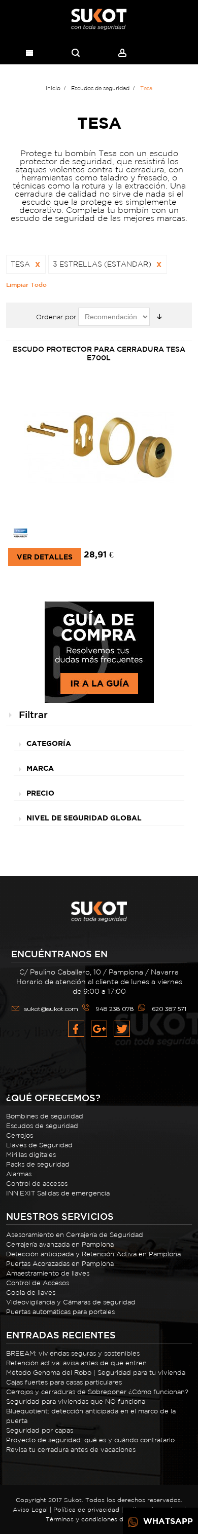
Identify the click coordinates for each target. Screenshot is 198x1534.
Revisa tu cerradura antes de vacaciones (71, 1449)
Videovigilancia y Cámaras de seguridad (71, 1302)
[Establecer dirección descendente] (159, 316)
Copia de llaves (30, 1292)
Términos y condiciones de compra (99, 1519)
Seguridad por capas (39, 1430)
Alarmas (18, 1174)
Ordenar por (56, 317)
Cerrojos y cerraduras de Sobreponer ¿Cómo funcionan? (97, 1392)
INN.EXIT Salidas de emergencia (58, 1193)
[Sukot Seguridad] (99, 19)
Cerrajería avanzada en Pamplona (60, 1244)
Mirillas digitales (31, 1154)
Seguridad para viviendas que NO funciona (75, 1401)
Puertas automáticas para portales (60, 1312)
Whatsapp (167, 1520)
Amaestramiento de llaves (47, 1273)
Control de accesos (37, 1183)
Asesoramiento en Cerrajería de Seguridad (74, 1235)
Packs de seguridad (38, 1164)
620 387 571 (169, 1009)
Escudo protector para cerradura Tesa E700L (99, 353)
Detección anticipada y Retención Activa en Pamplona (93, 1254)
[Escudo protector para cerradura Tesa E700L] (99, 447)
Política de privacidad (86, 1509)
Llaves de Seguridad (39, 1145)
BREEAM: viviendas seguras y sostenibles (73, 1353)
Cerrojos (19, 1135)
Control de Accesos (37, 1283)
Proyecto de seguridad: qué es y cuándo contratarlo (90, 1440)
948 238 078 (115, 1009)
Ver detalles (45, 556)
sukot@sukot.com (51, 1009)
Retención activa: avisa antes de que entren (76, 1363)
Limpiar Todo (26, 284)
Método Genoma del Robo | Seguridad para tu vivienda (95, 1372)
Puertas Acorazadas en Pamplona (60, 1263)
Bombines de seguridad (44, 1116)
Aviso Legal (30, 1509)
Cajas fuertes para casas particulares (64, 1382)
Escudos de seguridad (42, 1126)
